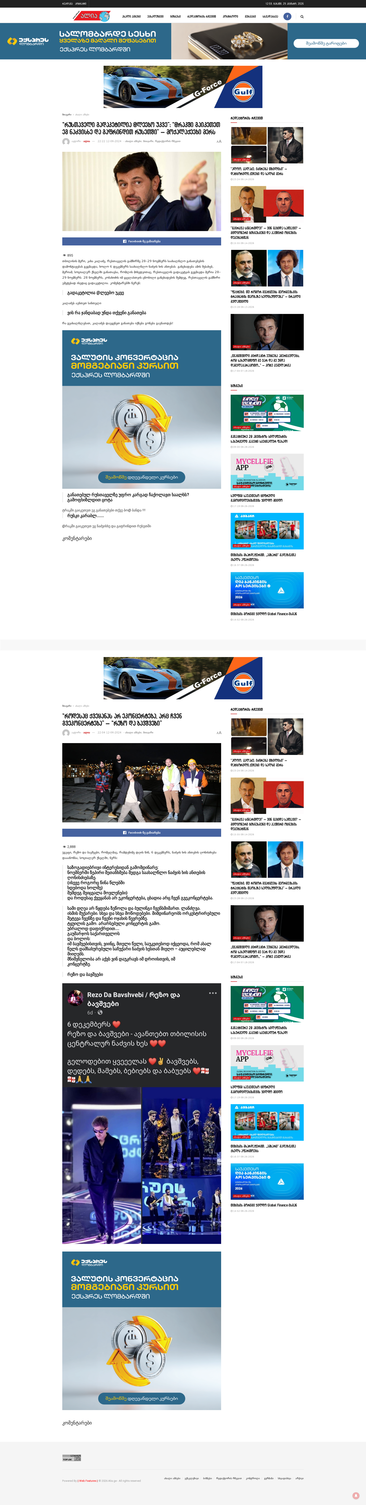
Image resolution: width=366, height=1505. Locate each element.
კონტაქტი (80, 3)
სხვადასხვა (270, 16)
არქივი (299, 1478)
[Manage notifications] (356, 1495)
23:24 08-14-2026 (243, 179)
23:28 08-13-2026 (243, 307)
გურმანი (250, 16)
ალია (86, 141)
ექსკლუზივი (155, 16)
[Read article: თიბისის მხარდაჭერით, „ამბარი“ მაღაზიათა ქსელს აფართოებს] (267, 531)
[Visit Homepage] (91, 16)
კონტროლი (230, 16)
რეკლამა (67, 3)
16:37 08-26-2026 (243, 565)
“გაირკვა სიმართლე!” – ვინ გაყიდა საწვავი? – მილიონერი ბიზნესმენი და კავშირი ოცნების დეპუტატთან (266, 233)
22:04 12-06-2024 (109, 732)
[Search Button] (302, 16)
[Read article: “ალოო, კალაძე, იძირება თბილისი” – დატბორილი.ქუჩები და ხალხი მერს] (267, 145)
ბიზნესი (175, 16)
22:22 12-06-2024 (109, 141)
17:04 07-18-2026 (243, 371)
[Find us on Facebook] (287, 16)
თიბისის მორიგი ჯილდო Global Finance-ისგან (264, 614)
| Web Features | (87, 1480)
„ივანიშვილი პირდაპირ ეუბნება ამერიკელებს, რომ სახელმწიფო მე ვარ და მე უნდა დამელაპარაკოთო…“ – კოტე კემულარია (265, 360)
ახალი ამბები (131, 16)
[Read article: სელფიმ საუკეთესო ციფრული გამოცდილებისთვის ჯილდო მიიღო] (267, 472)
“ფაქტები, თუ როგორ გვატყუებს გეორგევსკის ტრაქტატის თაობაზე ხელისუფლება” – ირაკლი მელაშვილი (266, 296)
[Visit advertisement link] (183, 90)
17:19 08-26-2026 (243, 506)
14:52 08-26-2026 (243, 619)
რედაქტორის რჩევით (201, 16)
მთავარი (66, 114)
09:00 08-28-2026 (243, 447)
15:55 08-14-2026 (243, 243)
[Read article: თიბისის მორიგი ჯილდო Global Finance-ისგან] (267, 590)
